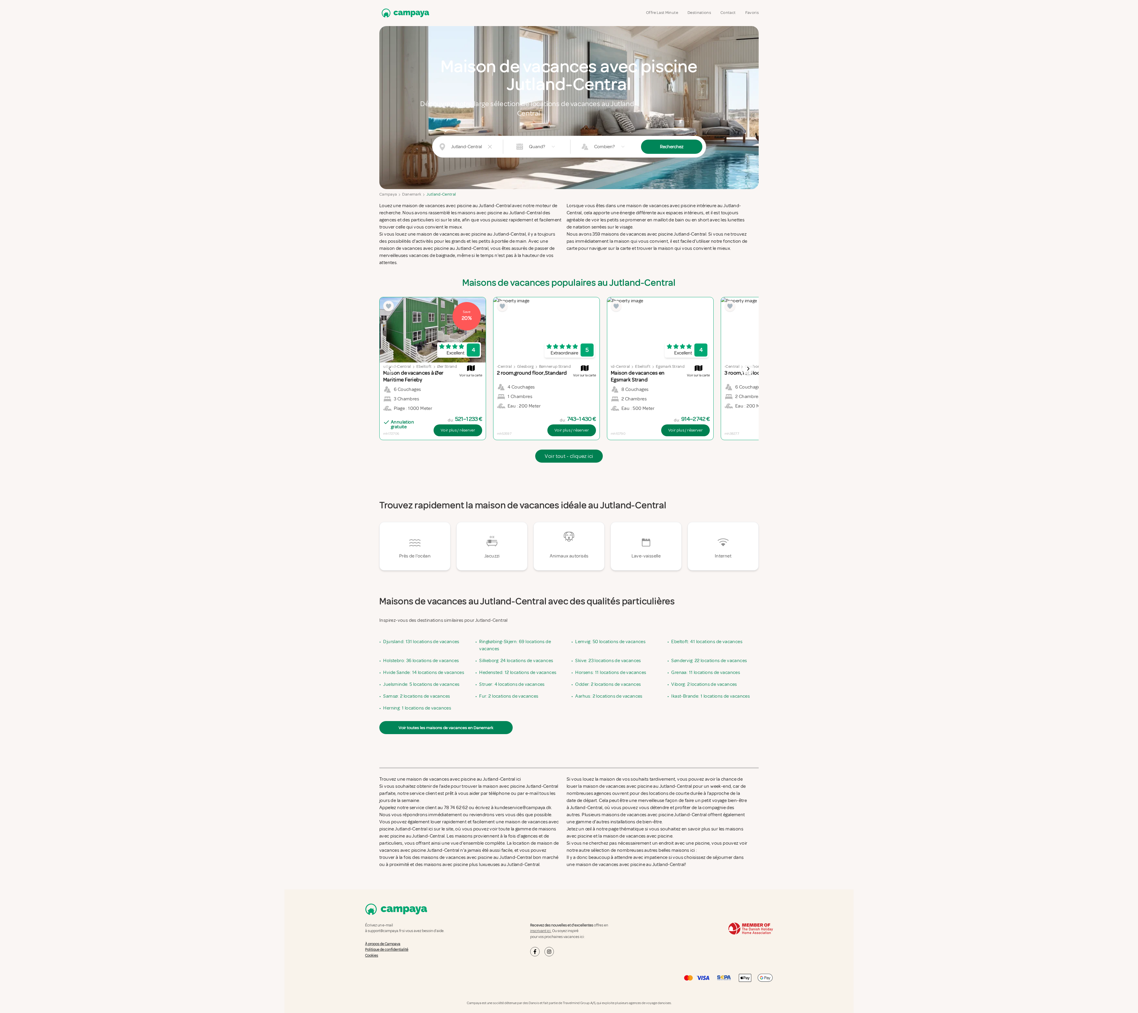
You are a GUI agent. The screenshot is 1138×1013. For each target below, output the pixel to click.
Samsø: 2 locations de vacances (416, 696)
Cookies (371, 955)
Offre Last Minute (662, 12)
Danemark (411, 194)
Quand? (537, 147)
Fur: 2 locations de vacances (508, 696)
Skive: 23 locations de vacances (608, 661)
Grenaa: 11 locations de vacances (705, 672)
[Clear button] (490, 146)
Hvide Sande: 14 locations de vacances (423, 672)
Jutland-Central (441, 194)
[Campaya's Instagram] (549, 951)
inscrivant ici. (541, 931)
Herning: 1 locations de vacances (417, 708)
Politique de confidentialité (386, 949)
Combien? (604, 147)
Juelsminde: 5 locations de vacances (421, 684)
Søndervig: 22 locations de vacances (709, 661)
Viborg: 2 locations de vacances (704, 684)
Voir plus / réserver (458, 430)
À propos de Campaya (382, 944)
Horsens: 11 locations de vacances (610, 672)
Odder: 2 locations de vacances (608, 684)
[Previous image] (390, 369)
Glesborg (525, 366)
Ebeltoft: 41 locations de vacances (706, 642)
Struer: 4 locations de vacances (511, 684)
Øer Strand (447, 366)
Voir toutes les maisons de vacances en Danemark (446, 728)
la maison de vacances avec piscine (635, 836)
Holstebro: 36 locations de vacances (421, 661)
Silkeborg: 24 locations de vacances (516, 661)
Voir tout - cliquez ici (569, 456)
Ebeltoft (424, 366)
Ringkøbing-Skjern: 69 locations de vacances (515, 645)
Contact (728, 12)
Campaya (388, 194)
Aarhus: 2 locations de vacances (608, 696)
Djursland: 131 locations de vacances (421, 642)
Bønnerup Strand (555, 366)
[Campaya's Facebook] (535, 951)
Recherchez (671, 147)
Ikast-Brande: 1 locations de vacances (710, 696)
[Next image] (748, 369)
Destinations (699, 12)
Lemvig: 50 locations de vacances (610, 642)
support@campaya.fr (385, 931)
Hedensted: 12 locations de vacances (517, 672)
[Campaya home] (404, 13)
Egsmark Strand (670, 366)
